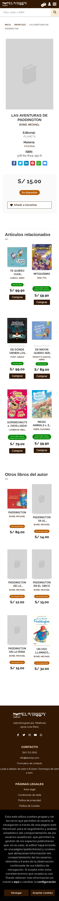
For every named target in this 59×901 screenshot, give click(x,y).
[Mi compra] (44, 4)
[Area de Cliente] (49, 4)
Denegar (16, 892)
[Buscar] (55, 12)
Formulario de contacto (29, 763)
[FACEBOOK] (18, 735)
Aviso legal (29, 789)
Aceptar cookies (43, 892)
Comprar (17, 297)
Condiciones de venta (29, 795)
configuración (46, 881)
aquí (16, 881)
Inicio (8, 25)
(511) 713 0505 (29, 752)
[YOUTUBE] (35, 735)
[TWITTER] (23, 735)
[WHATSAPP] (41, 735)
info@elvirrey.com (29, 758)
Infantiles (20, 25)
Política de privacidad (29, 800)
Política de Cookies (29, 806)
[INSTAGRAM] (29, 735)
